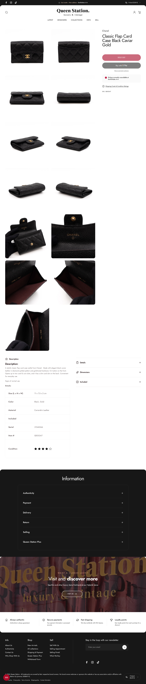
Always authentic (17, 619)
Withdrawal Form (34, 659)
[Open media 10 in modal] (73, 236)
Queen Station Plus (35, 656)
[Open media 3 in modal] (27, 97)
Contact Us (9, 652)
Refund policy (8, 680)
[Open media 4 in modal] (73, 97)
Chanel (105, 30)
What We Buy (55, 656)
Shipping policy (35, 680)
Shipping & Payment (35, 652)
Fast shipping (86, 619)
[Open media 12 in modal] (73, 282)
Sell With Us (54, 645)
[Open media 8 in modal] (73, 190)
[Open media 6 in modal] (73, 144)
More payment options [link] (121, 71)
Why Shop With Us (12, 656)
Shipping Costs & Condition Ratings (117, 86)
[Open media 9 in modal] (27, 236)
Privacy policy (16, 680)
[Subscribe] (124, 647)
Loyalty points (121, 619)
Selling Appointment (57, 649)
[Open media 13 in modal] (27, 329)
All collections (33, 649)
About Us (8, 645)
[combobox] (133, 2)
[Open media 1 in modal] (27, 51)
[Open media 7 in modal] (27, 190)
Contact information (45, 680)
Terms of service (26, 680)
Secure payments (54, 619)
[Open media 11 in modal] (27, 282)
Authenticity (9, 649)
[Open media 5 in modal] (27, 144)
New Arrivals (32, 645)
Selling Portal (55, 652)
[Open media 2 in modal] (73, 51)
